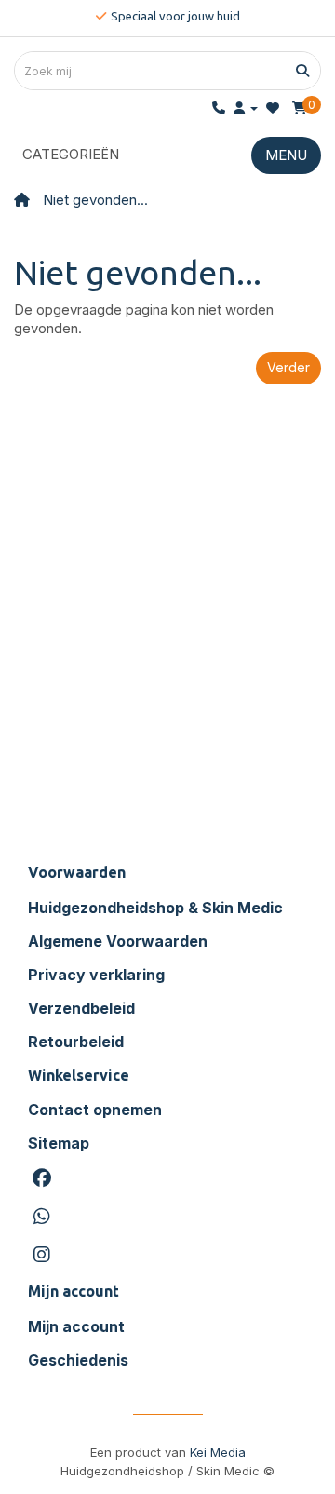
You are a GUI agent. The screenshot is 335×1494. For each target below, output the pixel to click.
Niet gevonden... (95, 200)
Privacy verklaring (96, 974)
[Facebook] (167, 1179)
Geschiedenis (78, 1360)
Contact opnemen (95, 1109)
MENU (286, 155)
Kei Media (218, 1452)
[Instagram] (167, 1255)
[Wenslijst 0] (272, 107)
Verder (288, 367)
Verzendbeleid (81, 1008)
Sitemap (58, 1143)
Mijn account (76, 1326)
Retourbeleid (76, 1041)
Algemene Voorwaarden (118, 941)
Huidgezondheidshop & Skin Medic (155, 907)
